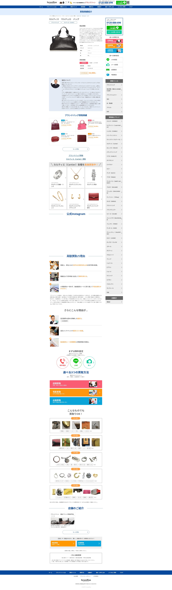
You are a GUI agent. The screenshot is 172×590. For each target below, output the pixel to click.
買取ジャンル (63, 7)
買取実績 (83, 7)
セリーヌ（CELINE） (112, 214)
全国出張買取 (81, 543)
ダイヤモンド (110, 160)
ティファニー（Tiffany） (113, 197)
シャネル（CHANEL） (112, 131)
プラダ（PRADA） (111, 177)
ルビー (108, 169)
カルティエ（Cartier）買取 (76, 159)
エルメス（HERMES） (112, 121)
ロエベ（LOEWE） (111, 238)
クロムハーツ (110, 255)
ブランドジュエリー (112, 95)
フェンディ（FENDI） (112, 224)
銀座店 (108, 302)
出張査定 (114, 70)
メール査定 (114, 65)
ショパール (109, 263)
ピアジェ (109, 267)
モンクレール (110, 288)
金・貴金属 (109, 103)
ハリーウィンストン (112, 135)
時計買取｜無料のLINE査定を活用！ (114, 90)
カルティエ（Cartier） (69, 22)
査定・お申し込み (109, 7)
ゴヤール (109, 246)
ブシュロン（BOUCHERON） (113, 192)
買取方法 (91, 7)
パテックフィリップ (112, 152)
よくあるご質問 (121, 7)
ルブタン (109, 280)
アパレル (109, 107)
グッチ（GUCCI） (111, 173)
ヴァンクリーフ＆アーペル (113, 139)
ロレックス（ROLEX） (112, 148)
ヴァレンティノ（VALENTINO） (114, 233)
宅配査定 (114, 75)
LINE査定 (114, 60)
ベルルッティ (110, 284)
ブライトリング (111, 205)
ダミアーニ (109, 250)
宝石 (108, 99)
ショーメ (109, 271)
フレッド (109, 259)
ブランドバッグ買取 (76, 155)
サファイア (109, 275)
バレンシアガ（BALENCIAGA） (114, 219)
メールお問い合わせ (114, 32)
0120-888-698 (114, 22)
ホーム (41, 7)
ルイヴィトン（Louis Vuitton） (114, 126)
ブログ (130, 7)
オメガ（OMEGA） (112, 201)
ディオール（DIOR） (112, 228)
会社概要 (76, 576)
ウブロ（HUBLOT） (112, 156)
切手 (108, 111)
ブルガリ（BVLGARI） (112, 187)
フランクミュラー (111, 210)
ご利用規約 (95, 576)
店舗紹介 (99, 7)
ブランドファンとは (51, 7)
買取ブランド (73, 7)
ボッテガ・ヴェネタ (112, 242)
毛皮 (108, 292)
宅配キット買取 (55, 543)
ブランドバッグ (55, 22)
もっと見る (76, 532)
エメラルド (109, 164)
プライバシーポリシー (85, 576)
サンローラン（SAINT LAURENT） (114, 182)
